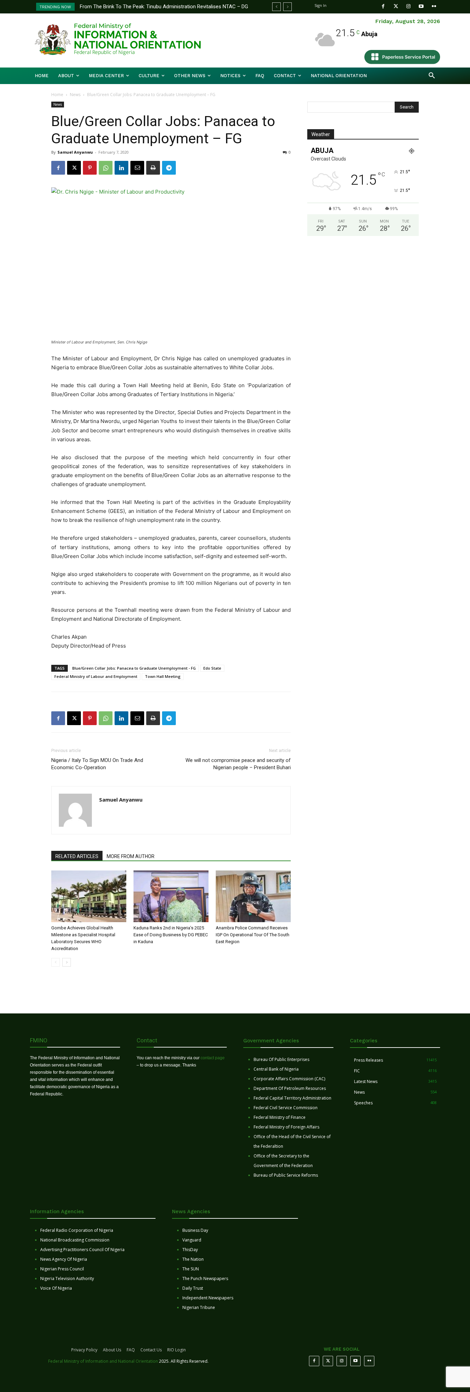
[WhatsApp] (106, 168)
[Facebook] (383, 6)
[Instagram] (409, 6)
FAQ (131, 1350)
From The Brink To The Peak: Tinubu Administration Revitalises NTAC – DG (164, 6)
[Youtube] (421, 6)
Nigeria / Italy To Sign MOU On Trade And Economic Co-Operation (97, 764)
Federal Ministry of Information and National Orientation (103, 1361)
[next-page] (66, 962)
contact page (213, 1057)
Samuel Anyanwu (75, 152)
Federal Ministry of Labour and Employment (95, 676)
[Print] (153, 168)
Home (57, 94)
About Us (112, 1350)
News (75, 94)
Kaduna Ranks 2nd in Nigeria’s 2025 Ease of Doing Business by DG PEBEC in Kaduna (170, 934)
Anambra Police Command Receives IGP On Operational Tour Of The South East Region (252, 934)
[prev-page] (55, 962)
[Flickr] (434, 6)
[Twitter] (396, 6)
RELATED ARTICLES (76, 856)
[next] (287, 6)
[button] (432, 76)
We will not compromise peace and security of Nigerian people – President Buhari (238, 764)
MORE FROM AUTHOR (130, 856)
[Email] (137, 168)
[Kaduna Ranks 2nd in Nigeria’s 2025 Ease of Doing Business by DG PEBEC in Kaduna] (171, 896)
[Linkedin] (121, 168)
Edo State (212, 668)
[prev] (276, 6)
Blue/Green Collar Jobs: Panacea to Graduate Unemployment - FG (134, 668)
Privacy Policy (84, 1350)
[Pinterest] (90, 168)
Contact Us (151, 1350)
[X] (74, 168)
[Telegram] (169, 168)
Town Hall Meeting (163, 676)
